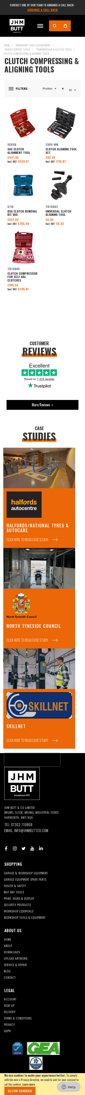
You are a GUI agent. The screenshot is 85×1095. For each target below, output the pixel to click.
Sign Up (9, 1005)
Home (7, 45)
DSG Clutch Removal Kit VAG (23, 185)
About (8, 946)
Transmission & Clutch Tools (54, 49)
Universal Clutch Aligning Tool (61, 185)
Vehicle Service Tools (17, 49)
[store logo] (17, 25)
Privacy (9, 1025)
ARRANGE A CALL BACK (42, 9)
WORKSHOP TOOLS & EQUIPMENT (25, 917)
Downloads (12, 952)
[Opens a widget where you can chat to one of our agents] (69, 1087)
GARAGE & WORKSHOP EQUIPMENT (26, 873)
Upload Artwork (15, 958)
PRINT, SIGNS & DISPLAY (19, 898)
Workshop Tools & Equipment (33, 45)
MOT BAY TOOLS (14, 892)
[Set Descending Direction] (63, 89)
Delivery (10, 1012)
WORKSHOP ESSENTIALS (19, 911)
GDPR (7, 1031)
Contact (10, 977)
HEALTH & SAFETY (15, 886)
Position (47, 88)
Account (10, 999)
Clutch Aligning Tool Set (61, 123)
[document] (42, 1084)
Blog (7, 971)
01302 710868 (21, 825)
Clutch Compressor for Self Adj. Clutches (23, 247)
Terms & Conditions (18, 1018)
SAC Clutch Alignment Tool (23, 123)
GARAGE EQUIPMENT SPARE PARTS (25, 879)
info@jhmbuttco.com (31, 831)
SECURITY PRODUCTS (17, 905)
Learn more (28, 1084)
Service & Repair (15, 965)
